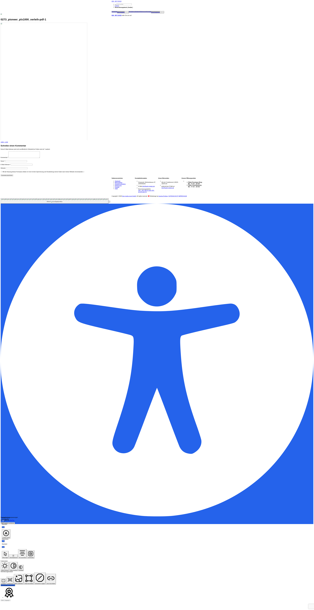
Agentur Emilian (163, 196)
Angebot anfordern (134, 11)
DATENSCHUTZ (173, 196)
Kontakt (149, 11)
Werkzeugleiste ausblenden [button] (7, 523)
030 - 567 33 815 (116, 1)
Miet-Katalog (121, 12)
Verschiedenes (155, 12)
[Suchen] (115, 4)
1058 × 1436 (4, 142)
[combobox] (54, 201)
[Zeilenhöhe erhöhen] (3, 541)
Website (3, 168)
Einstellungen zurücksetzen (7, 585)
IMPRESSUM (183, 196)
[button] (109, 201)
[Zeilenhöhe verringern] (3, 547)
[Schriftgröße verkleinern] (3, 527)
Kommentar (4, 157)
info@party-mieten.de (148, 186)
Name (3, 161)
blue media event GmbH (129, 196)
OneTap (12, 520)
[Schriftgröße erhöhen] (3, 521)
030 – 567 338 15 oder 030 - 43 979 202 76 (146, 191)
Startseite (114, 11)
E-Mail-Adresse (5, 164)
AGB (116, 188)
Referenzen (143, 11)
